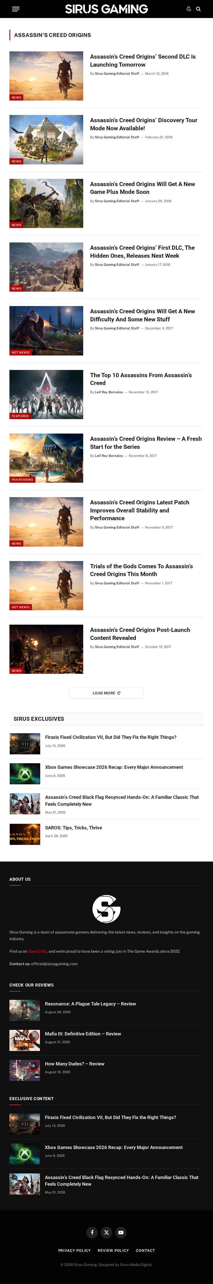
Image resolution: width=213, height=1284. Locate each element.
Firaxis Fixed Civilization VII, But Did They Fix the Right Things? (110, 737)
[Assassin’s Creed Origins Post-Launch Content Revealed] (46, 649)
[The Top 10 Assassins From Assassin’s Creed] (46, 394)
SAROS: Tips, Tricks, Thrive (73, 827)
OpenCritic (37, 951)
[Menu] (15, 9)
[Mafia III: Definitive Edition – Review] (24, 1040)
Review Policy (113, 1250)
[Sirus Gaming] (106, 9)
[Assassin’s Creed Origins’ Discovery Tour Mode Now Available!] (46, 139)
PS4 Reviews (22, 479)
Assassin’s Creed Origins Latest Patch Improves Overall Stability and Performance (139, 510)
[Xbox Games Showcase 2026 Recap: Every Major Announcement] (25, 773)
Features (20, 416)
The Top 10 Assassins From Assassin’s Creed (141, 379)
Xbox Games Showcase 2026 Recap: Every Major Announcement (114, 767)
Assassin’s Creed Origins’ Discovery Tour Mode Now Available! (143, 124)
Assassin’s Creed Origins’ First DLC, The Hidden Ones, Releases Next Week (142, 251)
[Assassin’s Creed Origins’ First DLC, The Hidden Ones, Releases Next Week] (46, 267)
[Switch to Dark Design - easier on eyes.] (188, 8)
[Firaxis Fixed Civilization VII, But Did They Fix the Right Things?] (25, 743)
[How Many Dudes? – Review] (24, 1070)
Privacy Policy (74, 1250)
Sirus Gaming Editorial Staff (117, 74)
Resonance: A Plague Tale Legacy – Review (90, 1004)
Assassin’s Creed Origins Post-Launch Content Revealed (140, 634)
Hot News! (21, 352)
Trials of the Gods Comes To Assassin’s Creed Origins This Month (141, 570)
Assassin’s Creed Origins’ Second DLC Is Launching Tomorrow (143, 60)
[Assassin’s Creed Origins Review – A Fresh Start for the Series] (46, 458)
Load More (104, 693)
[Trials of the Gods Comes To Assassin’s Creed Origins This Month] (46, 585)
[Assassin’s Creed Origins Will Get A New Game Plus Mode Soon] (46, 203)
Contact (145, 1250)
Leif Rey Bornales (109, 392)
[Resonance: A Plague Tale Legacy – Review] (24, 1010)
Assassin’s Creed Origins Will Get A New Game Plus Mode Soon (142, 188)
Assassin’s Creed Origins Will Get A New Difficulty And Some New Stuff (142, 315)
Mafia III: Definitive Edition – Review (83, 1034)
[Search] (198, 9)
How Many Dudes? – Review (75, 1064)
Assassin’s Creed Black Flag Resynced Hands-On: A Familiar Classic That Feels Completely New (122, 800)
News (16, 97)
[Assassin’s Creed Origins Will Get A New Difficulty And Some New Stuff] (46, 330)
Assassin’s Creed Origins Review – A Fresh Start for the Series (146, 442)
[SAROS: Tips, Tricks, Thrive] (25, 834)
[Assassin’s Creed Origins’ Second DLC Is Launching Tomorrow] (46, 76)
